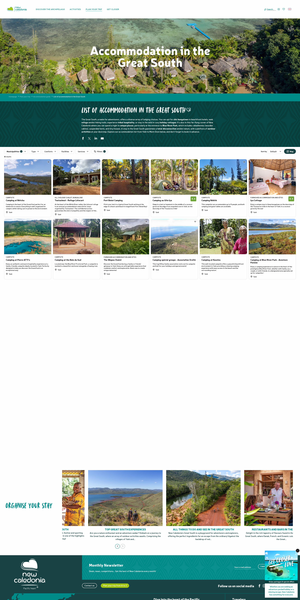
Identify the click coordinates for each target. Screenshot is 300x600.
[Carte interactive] (279, 9)
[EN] (290, 9)
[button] (271, 9)
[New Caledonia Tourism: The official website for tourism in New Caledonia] (17, 9)
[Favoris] (284, 9)
